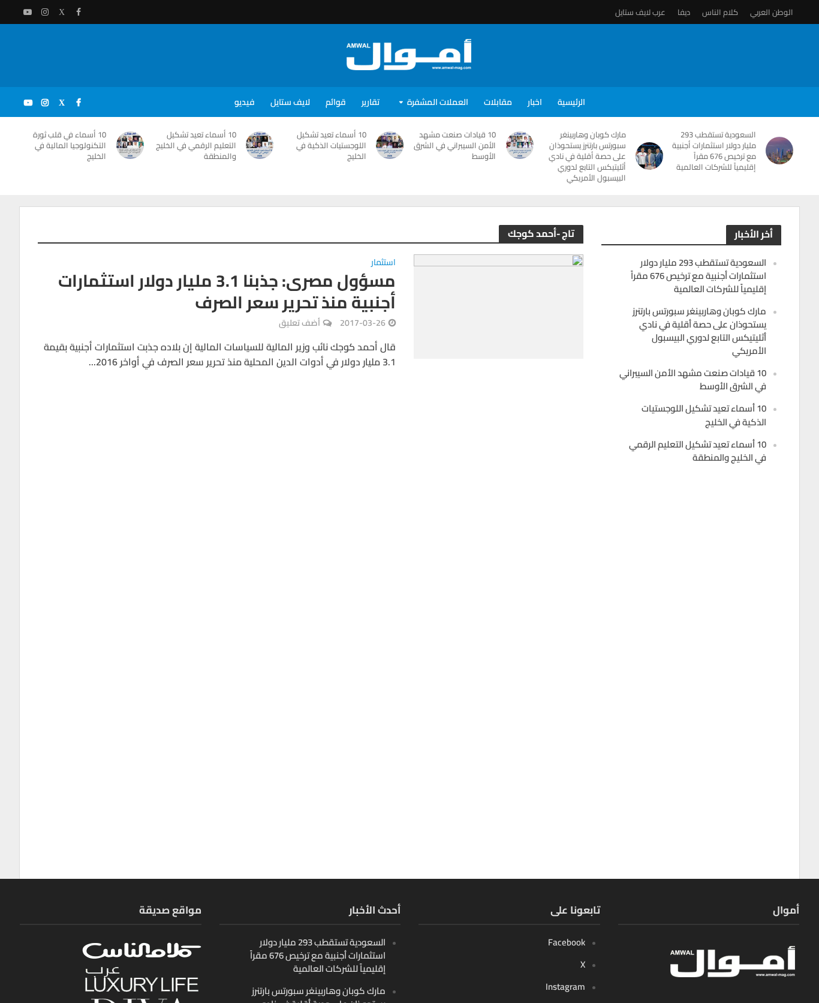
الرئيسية (571, 102)
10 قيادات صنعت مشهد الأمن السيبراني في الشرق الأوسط (455, 145)
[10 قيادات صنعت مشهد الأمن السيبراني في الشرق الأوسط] (520, 145)
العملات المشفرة (437, 102)
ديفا (684, 12)
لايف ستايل (290, 102)
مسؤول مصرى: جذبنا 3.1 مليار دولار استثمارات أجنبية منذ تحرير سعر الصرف (227, 291)
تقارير (371, 102)
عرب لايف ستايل (640, 12)
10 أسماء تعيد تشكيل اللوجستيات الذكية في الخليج (331, 145)
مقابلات (498, 102)
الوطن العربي (771, 12)
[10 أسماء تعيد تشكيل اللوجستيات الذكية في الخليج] (391, 145)
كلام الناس (720, 12)
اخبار (535, 102)
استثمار (383, 263)
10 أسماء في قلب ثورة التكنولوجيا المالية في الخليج (69, 145)
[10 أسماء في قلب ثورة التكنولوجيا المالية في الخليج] (130, 145)
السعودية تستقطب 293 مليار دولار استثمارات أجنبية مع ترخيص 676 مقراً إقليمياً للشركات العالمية (713, 150)
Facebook (566, 942)
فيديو (244, 102)
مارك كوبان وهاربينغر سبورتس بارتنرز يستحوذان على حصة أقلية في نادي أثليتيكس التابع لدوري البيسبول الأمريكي (587, 156)
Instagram (565, 986)
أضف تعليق (299, 323)
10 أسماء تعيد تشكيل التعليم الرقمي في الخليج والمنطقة (196, 145)
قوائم (336, 102)
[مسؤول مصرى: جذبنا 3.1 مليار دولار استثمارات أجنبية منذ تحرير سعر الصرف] (498, 305)
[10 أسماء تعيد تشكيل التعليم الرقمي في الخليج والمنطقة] (260, 145)
